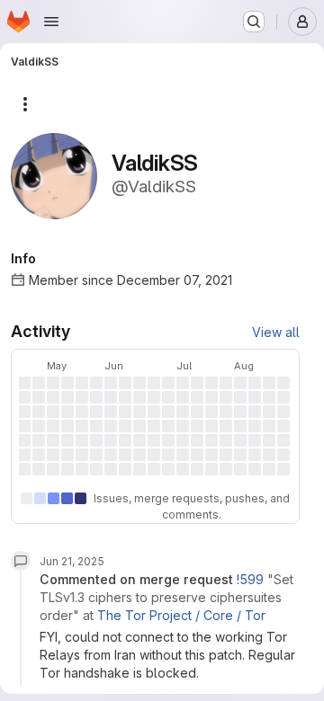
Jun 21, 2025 (72, 561)
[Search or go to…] (254, 21)
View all (276, 332)
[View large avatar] (54, 174)
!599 (250, 579)
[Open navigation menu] (51, 21)
